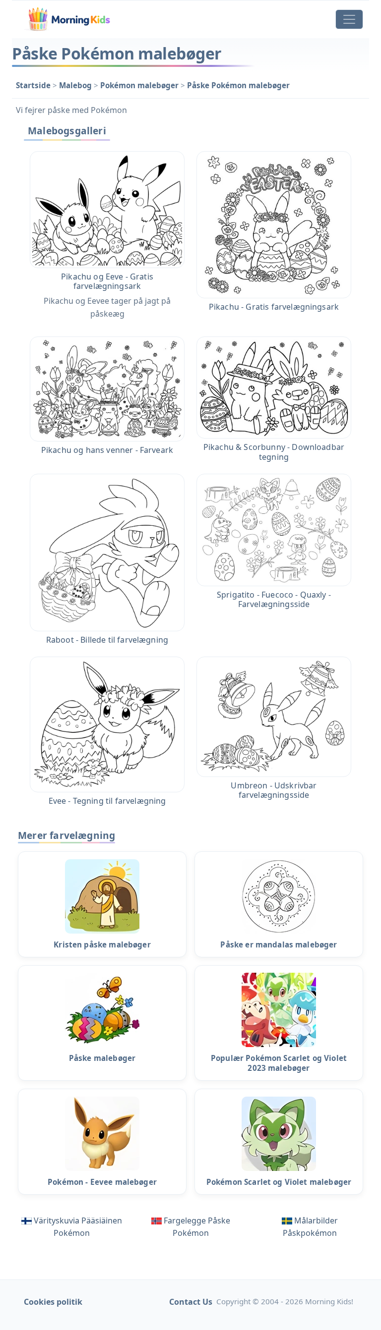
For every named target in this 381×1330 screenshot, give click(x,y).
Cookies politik (53, 1301)
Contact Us (190, 1301)
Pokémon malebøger (140, 85)
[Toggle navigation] (349, 19)
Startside (34, 85)
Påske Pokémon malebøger (238, 85)
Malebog (76, 85)
